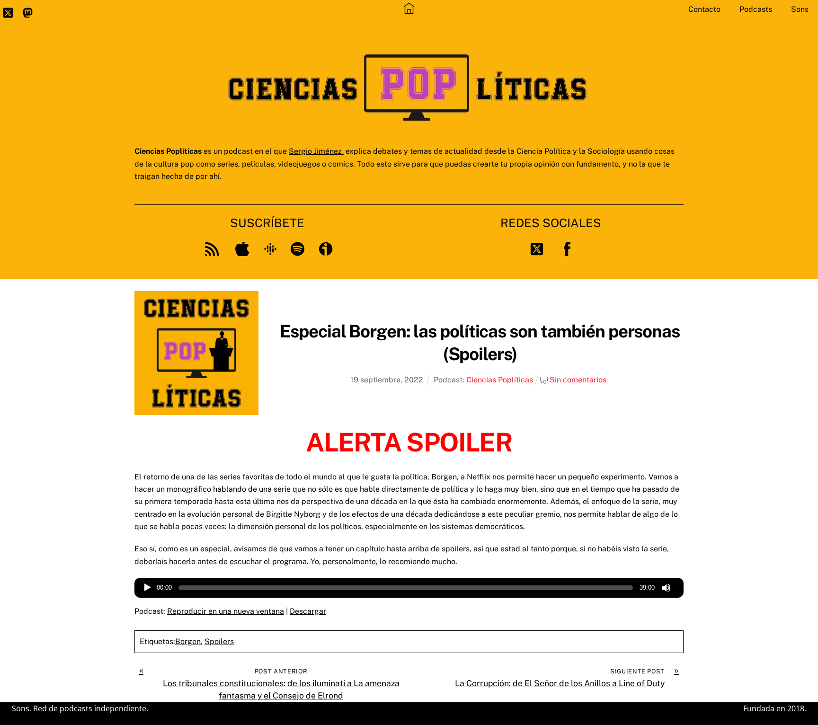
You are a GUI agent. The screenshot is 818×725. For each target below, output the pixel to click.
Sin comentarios (578, 379)
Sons (800, 9)
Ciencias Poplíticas (499, 379)
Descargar (308, 611)
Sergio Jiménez (316, 151)
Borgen (188, 641)
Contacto (704, 9)
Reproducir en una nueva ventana (225, 611)
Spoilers (219, 641)
